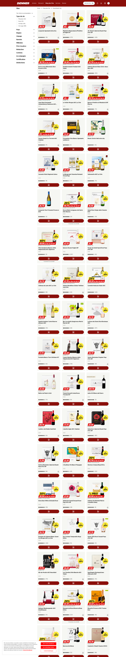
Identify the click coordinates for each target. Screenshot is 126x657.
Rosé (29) (20, 21)
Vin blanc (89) (21, 23)
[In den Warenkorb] (48, 41)
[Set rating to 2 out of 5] (40, 37)
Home (38, 8)
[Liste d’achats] (97, 3)
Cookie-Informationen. (27, 650)
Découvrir (41, 3)
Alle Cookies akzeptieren (48, 643)
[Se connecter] (108, 3)
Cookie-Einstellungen (48, 650)
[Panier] (101, 3)
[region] (30, 648)
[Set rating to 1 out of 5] (39, 37)
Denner (64, 3)
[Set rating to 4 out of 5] (42, 37)
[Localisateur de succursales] (105, 3)
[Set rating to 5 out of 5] (44, 37)
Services (58, 3)
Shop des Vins (50, 3)
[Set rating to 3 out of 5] (41, 37)
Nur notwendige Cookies (48, 647)
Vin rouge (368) (22, 26)
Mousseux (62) (22, 19)
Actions (34, 3)
